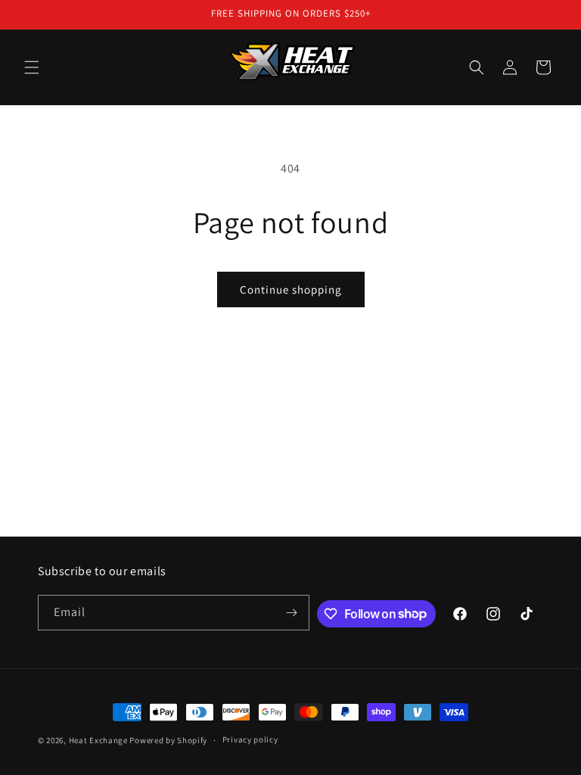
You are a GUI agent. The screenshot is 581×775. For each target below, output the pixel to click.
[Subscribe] (292, 612)
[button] (31, 67)
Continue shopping (291, 289)
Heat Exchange (98, 740)
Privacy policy (250, 739)
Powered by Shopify (168, 740)
